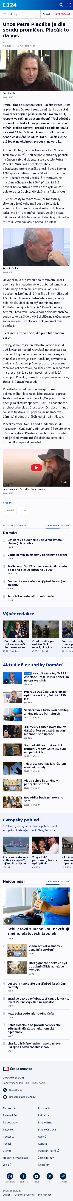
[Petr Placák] (36, 70)
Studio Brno (45, 1122)
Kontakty (43, 1164)
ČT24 (23, 510)
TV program (10, 1108)
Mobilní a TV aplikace (15, 1157)
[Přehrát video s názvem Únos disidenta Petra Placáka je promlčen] (36, 467)
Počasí (7, 1143)
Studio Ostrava (47, 1129)
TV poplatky (10, 1122)
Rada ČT (43, 1136)
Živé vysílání (10, 1115)
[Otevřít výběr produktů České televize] (69, 5)
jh (4, 42)
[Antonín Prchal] (36, 247)
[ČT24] (9, 5)
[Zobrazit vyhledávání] (61, 5)
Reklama (43, 1115)
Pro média (44, 1108)
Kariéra (42, 1143)
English (6, 1194)
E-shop (7, 1150)
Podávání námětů (48, 1150)
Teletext (8, 1129)
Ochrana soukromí (24, 1194)
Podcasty (8, 1136)
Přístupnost (44, 1194)
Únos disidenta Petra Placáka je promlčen (25, 489)
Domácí (10, 510)
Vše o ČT (8, 1164)
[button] (36, 468)
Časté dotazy (46, 1157)
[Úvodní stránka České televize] (18, 1068)
